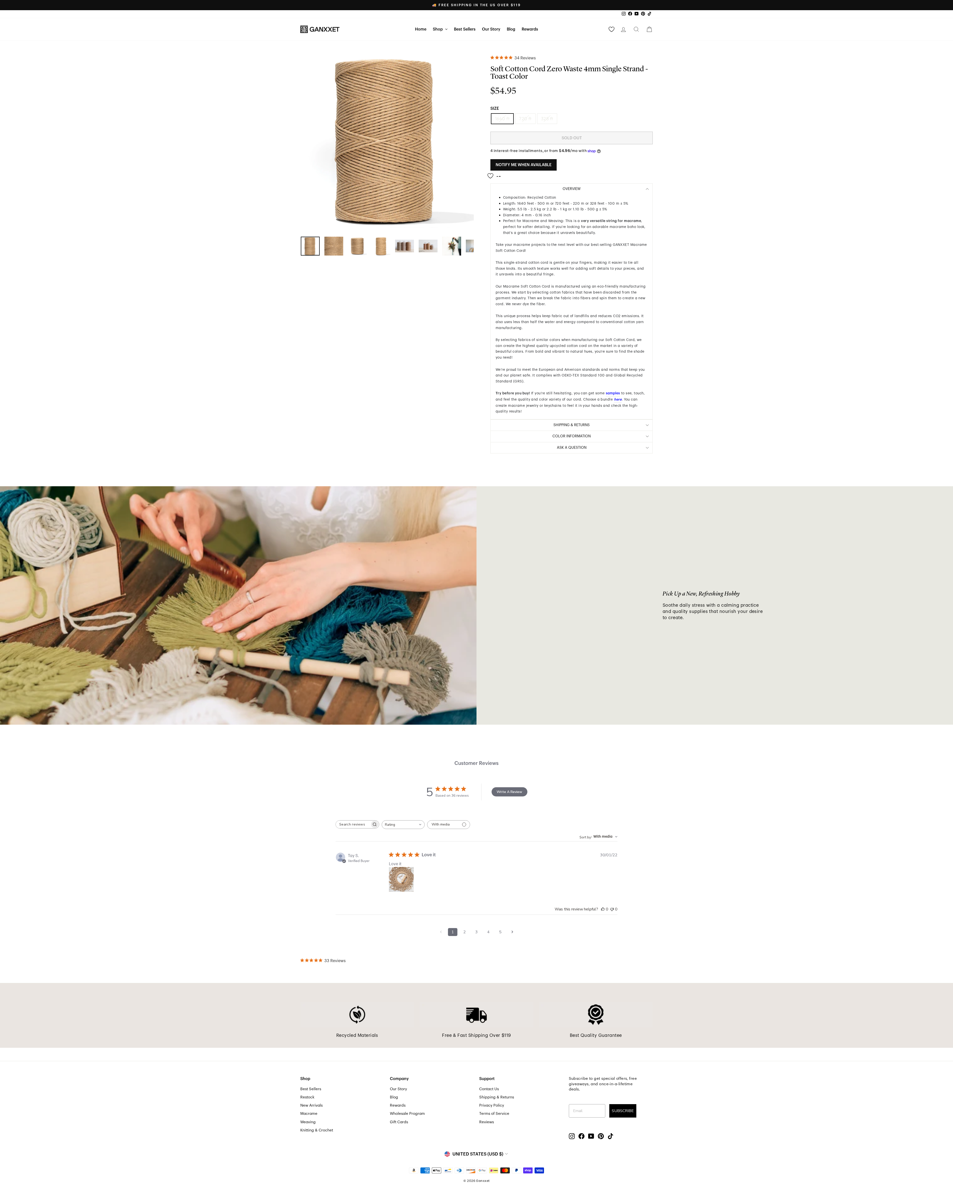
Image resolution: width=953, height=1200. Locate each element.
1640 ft (502, 118)
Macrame (308, 1114)
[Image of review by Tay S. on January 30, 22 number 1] (401, 879)
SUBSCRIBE (623, 1111)
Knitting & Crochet (316, 1130)
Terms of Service (494, 1114)
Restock (307, 1097)
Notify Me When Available (523, 165)
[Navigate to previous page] (440, 932)
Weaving (308, 1122)
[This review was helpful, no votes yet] (603, 909)
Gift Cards (399, 1122)
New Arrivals (311, 1105)
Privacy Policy (491, 1105)
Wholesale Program (407, 1114)
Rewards (530, 29)
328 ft (547, 118)
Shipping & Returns (496, 1097)
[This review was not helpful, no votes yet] (612, 909)
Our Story (491, 29)
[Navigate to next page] (512, 932)
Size (494, 109)
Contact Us (489, 1089)
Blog (511, 29)
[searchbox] (353, 824)
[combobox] (403, 824)
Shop (438, 29)
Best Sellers (465, 29)
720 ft (525, 118)
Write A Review (509, 791)
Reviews (486, 1122)
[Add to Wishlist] (495, 174)
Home (420, 29)
